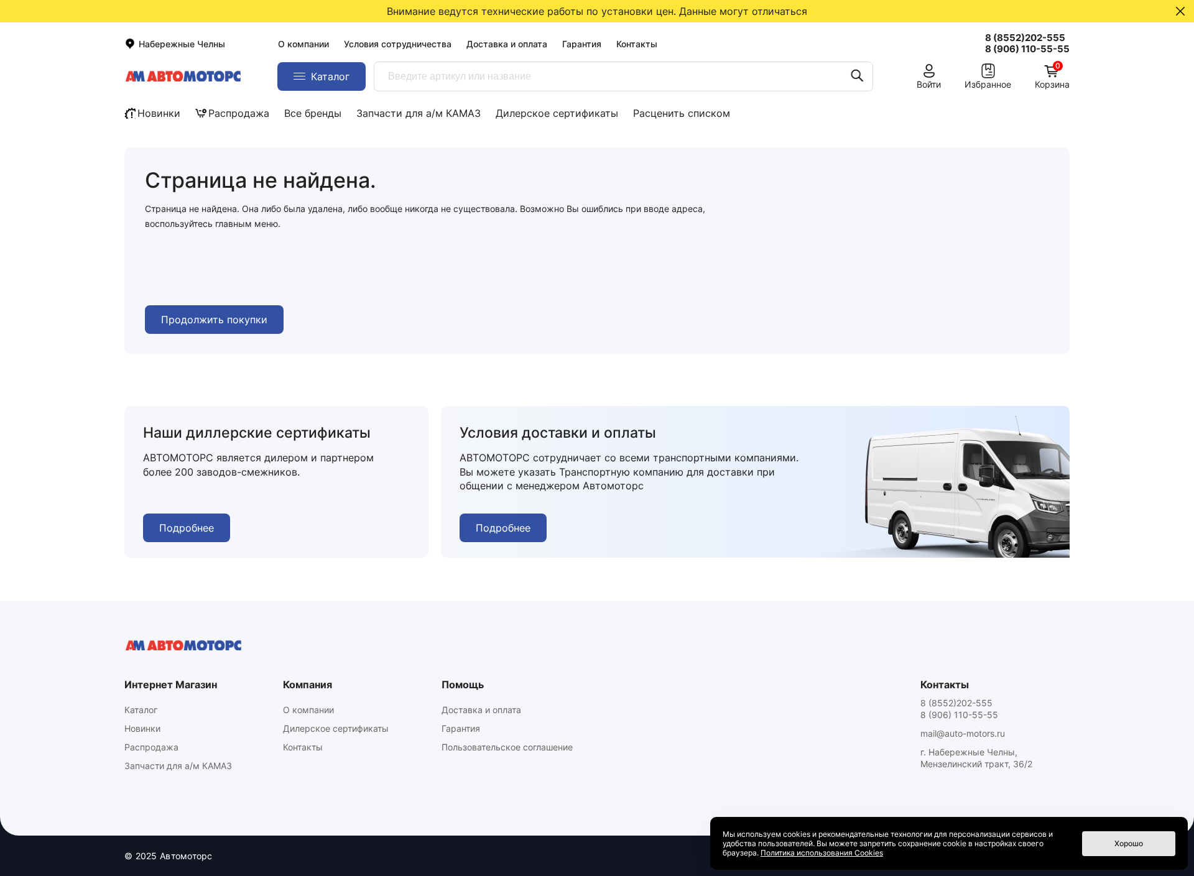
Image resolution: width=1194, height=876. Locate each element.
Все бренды (312, 113)
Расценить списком (681, 113)
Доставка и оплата (506, 44)
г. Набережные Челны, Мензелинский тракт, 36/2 (976, 758)
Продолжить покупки (214, 319)
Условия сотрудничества (397, 44)
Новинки (158, 113)
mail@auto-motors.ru (962, 733)
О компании (303, 44)
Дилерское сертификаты (557, 113)
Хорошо (1128, 843)
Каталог (140, 709)
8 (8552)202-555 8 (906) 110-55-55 (959, 709)
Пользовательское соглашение (507, 747)
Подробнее (186, 528)
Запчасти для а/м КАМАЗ (418, 113)
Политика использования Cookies (822, 852)
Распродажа (238, 113)
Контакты (636, 44)
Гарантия (581, 44)
